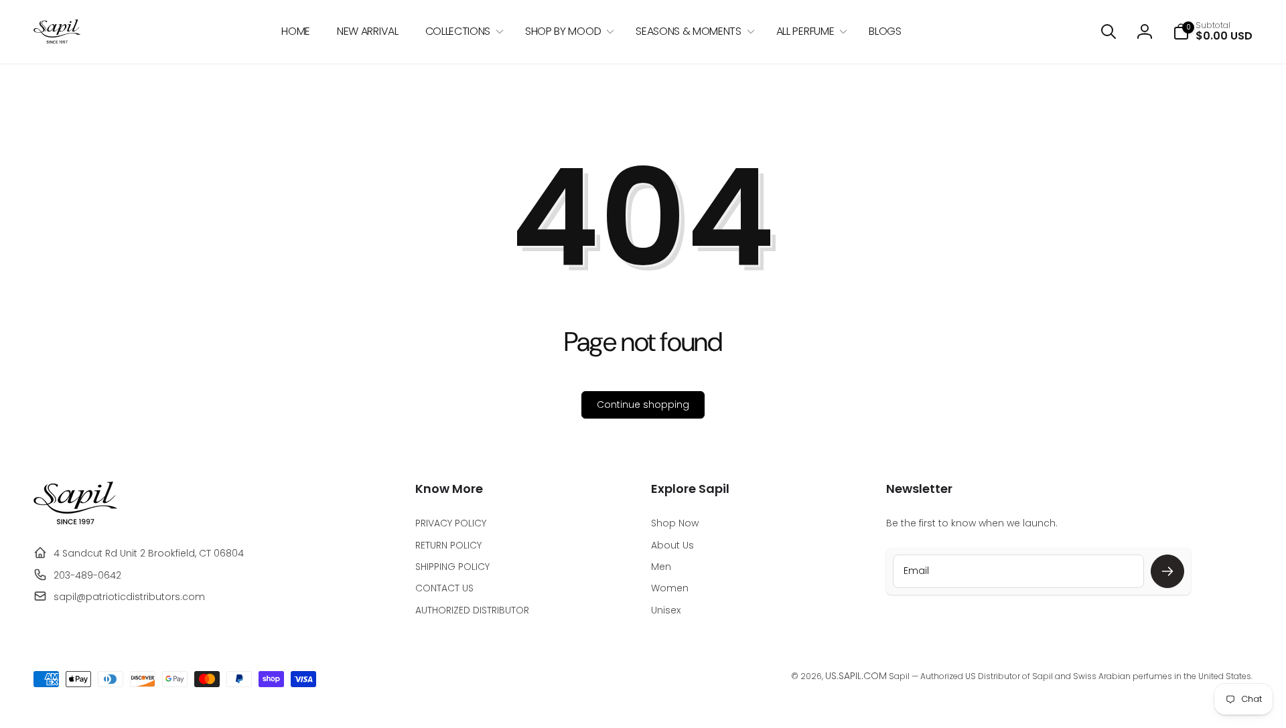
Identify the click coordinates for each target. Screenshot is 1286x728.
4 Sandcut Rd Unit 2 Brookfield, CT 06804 (149, 553)
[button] (461, 32)
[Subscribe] (1167, 571)
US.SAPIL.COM (856, 675)
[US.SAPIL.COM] (75, 521)
